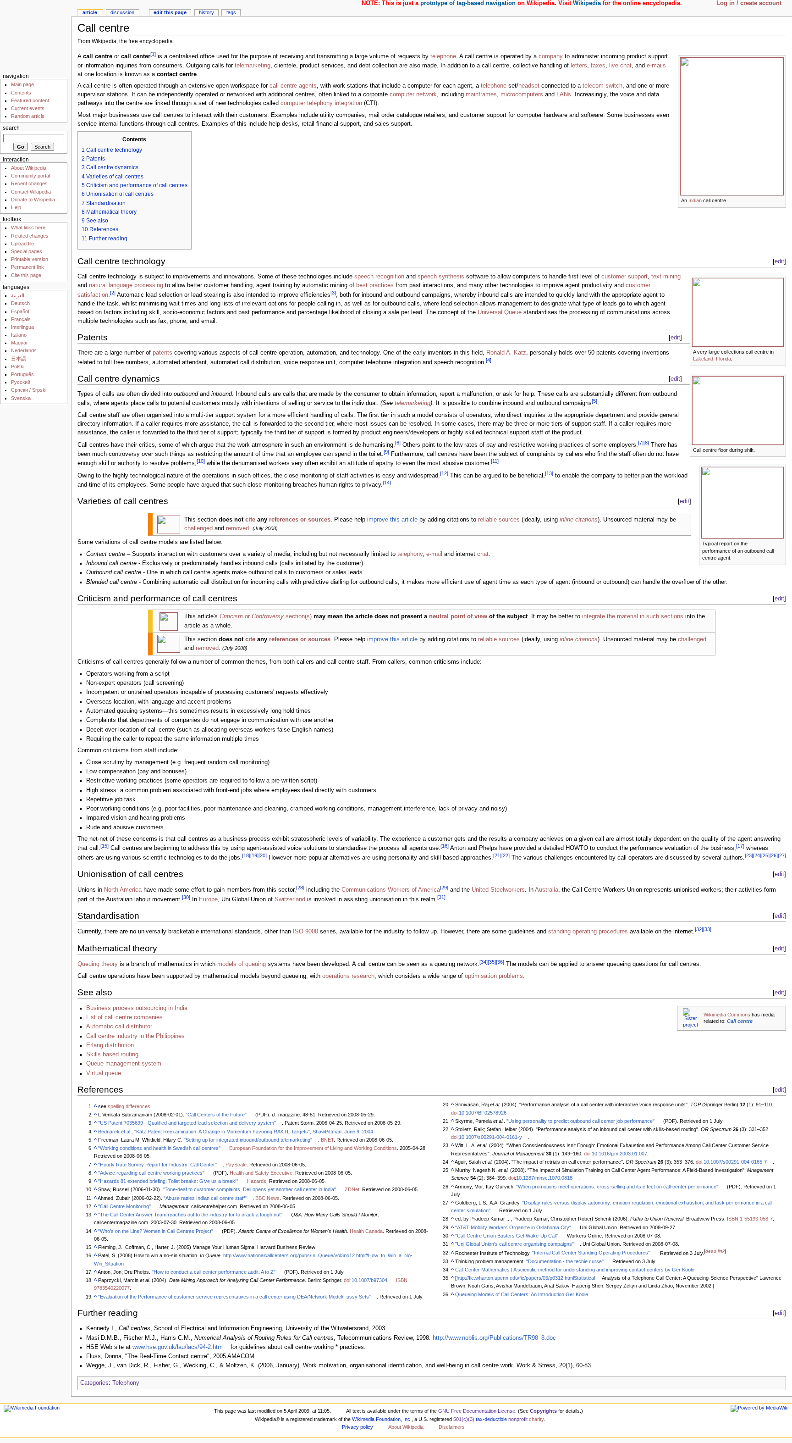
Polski (17, 366)
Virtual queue (103, 1073)
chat (483, 554)
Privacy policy (357, 1427)
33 (707, 929)
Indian (695, 200)
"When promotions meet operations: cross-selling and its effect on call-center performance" (617, 1186)
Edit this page (170, 12)
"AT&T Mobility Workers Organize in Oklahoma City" (513, 1227)
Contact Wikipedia (31, 191)
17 (740, 846)
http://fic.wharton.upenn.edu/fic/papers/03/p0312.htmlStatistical (525, 1278)
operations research (348, 976)
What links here (28, 227)
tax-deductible (491, 1419)
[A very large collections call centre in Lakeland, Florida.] (738, 312)
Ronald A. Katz (506, 353)
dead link (715, 1251)
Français (21, 319)
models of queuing (241, 964)
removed (237, 528)
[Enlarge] (779, 199)
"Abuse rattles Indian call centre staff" (205, 1198)
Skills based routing (112, 1054)
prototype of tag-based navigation (468, 3)
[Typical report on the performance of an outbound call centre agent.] (742, 502)
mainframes (481, 94)
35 (492, 962)
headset (528, 86)
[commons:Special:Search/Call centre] (690, 1017)
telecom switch (602, 86)
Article (89, 12)
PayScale (236, 1164)
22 (505, 855)
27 (782, 855)
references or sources (299, 519)
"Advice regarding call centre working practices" (151, 1173)
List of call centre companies (124, 1017)
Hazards (256, 1181)
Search (11, 128)
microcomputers (521, 94)
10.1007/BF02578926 (482, 1113)
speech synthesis (441, 276)
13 (549, 473)
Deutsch (20, 303)
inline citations (579, 519)
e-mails (656, 65)
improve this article (392, 519)
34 (483, 962)
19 (254, 855)
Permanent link (27, 267)
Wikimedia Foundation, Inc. (382, 1419)
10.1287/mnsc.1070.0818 (544, 1178)
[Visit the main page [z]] (35, 35)
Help (16, 207)
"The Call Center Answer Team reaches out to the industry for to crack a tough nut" (190, 1214)
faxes (598, 65)
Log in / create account (748, 3)
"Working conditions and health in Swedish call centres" (159, 1148)
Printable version (29, 259)
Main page (22, 84)
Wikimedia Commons (727, 1014)
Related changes (30, 236)
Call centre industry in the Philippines (135, 1036)
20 (262, 855)
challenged (198, 528)
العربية (17, 295)
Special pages (26, 251)
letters (579, 65)
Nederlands (24, 350)
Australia (546, 890)
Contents (21, 92)
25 (765, 855)
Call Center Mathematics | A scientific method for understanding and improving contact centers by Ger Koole (574, 1269)
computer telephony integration (321, 103)
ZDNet (352, 1189)
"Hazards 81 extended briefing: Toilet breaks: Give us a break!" (168, 1181)
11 (495, 461)
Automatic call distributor (119, 1026)
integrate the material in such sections (632, 616)
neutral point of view (458, 616)
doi (347, 1280)
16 (444, 846)
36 (500, 962)
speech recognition (379, 276)
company (551, 57)
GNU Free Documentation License (476, 1411)
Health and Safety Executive (261, 1173)
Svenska (21, 398)
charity (536, 1419)
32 (699, 929)
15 (104, 846)
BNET (327, 1140)
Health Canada (366, 1231)
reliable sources (499, 519)
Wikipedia (587, 3)
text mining (666, 276)
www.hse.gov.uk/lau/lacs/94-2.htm (177, 1347)
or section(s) (266, 616)
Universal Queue (500, 312)
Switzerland (290, 899)
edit (779, 261)
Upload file (22, 243)
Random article (27, 116)
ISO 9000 (305, 932)
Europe (208, 899)
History (206, 12)
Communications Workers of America (390, 890)
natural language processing (126, 285)
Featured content (30, 100)
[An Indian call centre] (732, 125)
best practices (375, 285)
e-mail (434, 554)
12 (444, 473)
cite (250, 519)
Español (20, 311)
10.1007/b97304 (369, 1280)
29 (444, 887)
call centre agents (293, 86)
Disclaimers (452, 1427)
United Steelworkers (498, 890)
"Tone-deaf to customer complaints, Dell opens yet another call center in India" (249, 1189)
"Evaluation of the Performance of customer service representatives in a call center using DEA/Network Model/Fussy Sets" (234, 1296)
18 (246, 855)
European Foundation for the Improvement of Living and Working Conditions (313, 1148)
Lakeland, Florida (712, 358)
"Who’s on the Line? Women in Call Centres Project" (155, 1231)
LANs (563, 94)
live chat (620, 65)
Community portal (30, 175)
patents (162, 353)
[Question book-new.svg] (168, 524)
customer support (624, 276)
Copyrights (543, 1411)
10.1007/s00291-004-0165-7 (735, 1162)
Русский (20, 382)
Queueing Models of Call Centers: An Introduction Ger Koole (521, 1294)
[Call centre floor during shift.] (738, 410)
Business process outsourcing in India (136, 1008)
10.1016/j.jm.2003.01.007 (619, 1153)
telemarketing (252, 65)
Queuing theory (97, 964)
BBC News (267, 1198)
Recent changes (29, 183)
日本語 (18, 358)
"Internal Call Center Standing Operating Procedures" (591, 1252)
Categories (94, 1383)
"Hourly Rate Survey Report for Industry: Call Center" (157, 1164)
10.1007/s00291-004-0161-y (490, 1137)
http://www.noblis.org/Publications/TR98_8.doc (494, 1338)
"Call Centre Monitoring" (124, 1206)
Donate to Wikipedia (33, 199)
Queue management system (123, 1063)
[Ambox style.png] (169, 621)
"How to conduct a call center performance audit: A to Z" (213, 1272)
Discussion (122, 12)
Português (22, 374)
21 (497, 855)
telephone (443, 57)
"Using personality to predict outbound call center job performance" (580, 1121)
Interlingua (22, 327)
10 (201, 461)
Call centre (740, 1021)
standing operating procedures (588, 932)
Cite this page (26, 275)
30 (186, 897)
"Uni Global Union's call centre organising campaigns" (514, 1244)
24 (757, 855)
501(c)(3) (463, 1419)
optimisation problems (494, 976)
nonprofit (518, 1419)
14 (387, 482)
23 (749, 855)
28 (300, 887)
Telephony (125, 1383)
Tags (231, 12)
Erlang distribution (110, 1045)
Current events (27, 108)
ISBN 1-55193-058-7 (750, 1218)
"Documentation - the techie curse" (565, 1261)
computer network (413, 94)
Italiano (19, 335)
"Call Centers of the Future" (216, 1114)
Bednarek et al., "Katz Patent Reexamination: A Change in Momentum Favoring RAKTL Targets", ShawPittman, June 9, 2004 (235, 1131)
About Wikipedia (28, 168)
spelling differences (129, 1106)
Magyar (19, 342)
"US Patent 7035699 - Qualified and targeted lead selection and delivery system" (187, 1123)
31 (441, 897)
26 (774, 855)
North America (123, 890)
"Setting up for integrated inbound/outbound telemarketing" (248, 1140)
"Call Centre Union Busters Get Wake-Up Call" (506, 1235)
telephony (410, 554)
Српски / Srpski (28, 390)
